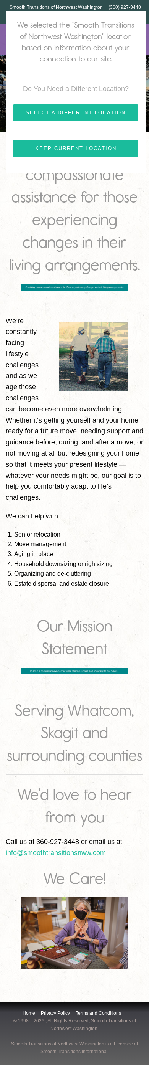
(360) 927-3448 (125, 7)
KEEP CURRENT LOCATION (76, 148)
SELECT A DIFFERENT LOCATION (76, 113)
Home (29, 1013)
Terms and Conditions (98, 1013)
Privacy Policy (55, 1013)
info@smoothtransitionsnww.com (56, 853)
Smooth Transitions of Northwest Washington (56, 7)
